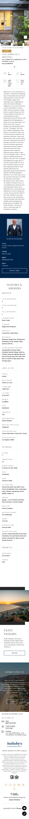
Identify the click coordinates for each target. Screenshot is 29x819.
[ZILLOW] (23, 784)
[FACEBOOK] (5, 784)
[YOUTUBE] (18, 784)
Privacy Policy (21, 808)
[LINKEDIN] (14, 784)
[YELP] (14, 788)
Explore (14, 653)
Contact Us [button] (14, 701)
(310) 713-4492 (6, 253)
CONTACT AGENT (14, 270)
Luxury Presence (14, 800)
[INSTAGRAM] (10, 784)
